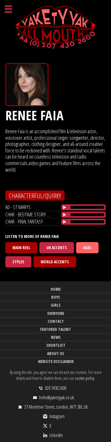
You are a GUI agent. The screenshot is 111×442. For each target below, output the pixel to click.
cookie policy (84, 378)
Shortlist (55, 345)
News (56, 337)
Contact (56, 321)
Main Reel (21, 247)
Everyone (55, 313)
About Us (55, 353)
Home (56, 289)
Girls (56, 305)
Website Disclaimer (56, 361)
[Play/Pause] (64, 207)
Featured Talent (55, 329)
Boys (55, 297)
